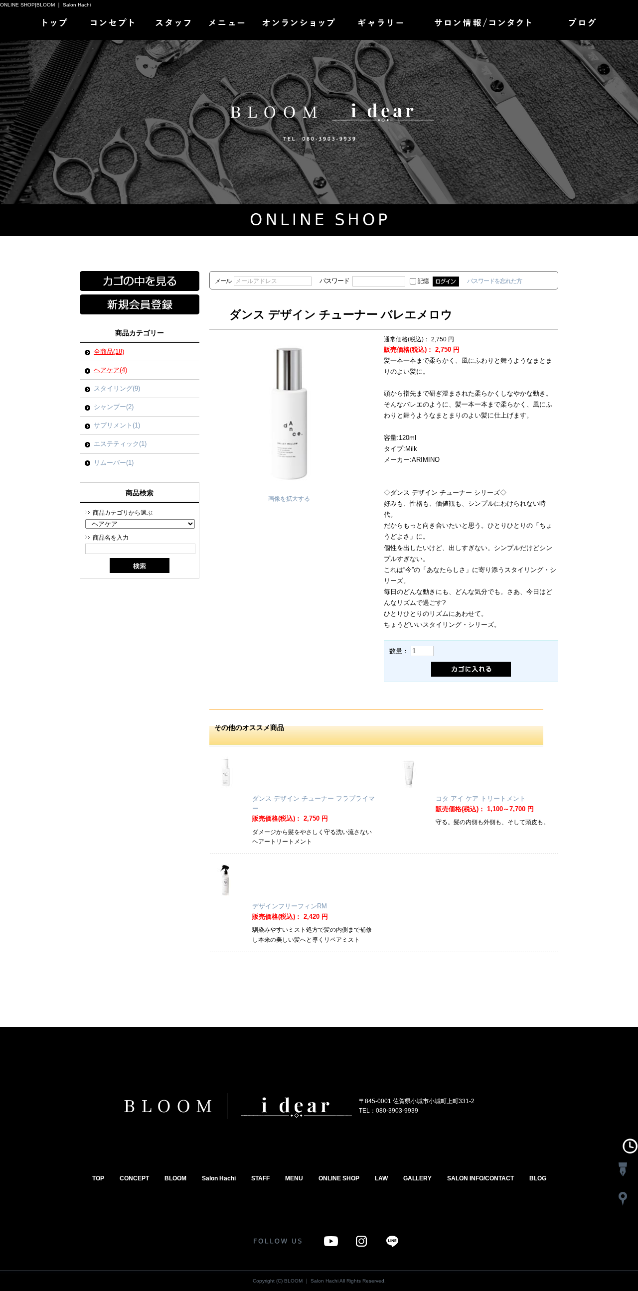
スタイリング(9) (117, 388)
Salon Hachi (219, 1178)
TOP (53, 25)
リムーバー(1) (114, 462)
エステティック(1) (120, 443)
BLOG (584, 25)
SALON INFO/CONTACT (485, 25)
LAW (381, 1178)
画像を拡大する (289, 498)
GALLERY (380, 25)
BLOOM (175, 1178)
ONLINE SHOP (302, 25)
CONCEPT (113, 25)
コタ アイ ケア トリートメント (481, 798)
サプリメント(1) (117, 425)
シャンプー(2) (114, 407)
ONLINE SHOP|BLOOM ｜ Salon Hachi (45, 4)
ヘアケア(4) (110, 370)
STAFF (173, 25)
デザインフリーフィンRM (289, 906)
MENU (228, 25)
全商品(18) (109, 351)
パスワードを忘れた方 (494, 281)
